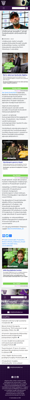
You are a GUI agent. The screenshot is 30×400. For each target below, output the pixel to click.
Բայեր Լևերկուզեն (9, 239)
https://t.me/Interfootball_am (15, 228)
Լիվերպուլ (16, 241)
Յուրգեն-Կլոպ (12, 243)
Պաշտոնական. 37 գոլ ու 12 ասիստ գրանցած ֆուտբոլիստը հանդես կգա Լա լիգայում (15, 350)
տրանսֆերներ (7, 245)
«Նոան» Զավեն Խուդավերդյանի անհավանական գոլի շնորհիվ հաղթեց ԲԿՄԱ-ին (13, 343)
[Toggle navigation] (3, 8)
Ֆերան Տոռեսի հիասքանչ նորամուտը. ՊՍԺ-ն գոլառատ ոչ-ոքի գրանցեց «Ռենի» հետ (14, 328)
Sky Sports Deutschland (9, 92)
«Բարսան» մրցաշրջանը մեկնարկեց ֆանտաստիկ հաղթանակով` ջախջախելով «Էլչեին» (14, 335)
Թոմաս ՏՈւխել (7, 241)
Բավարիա (20, 239)
